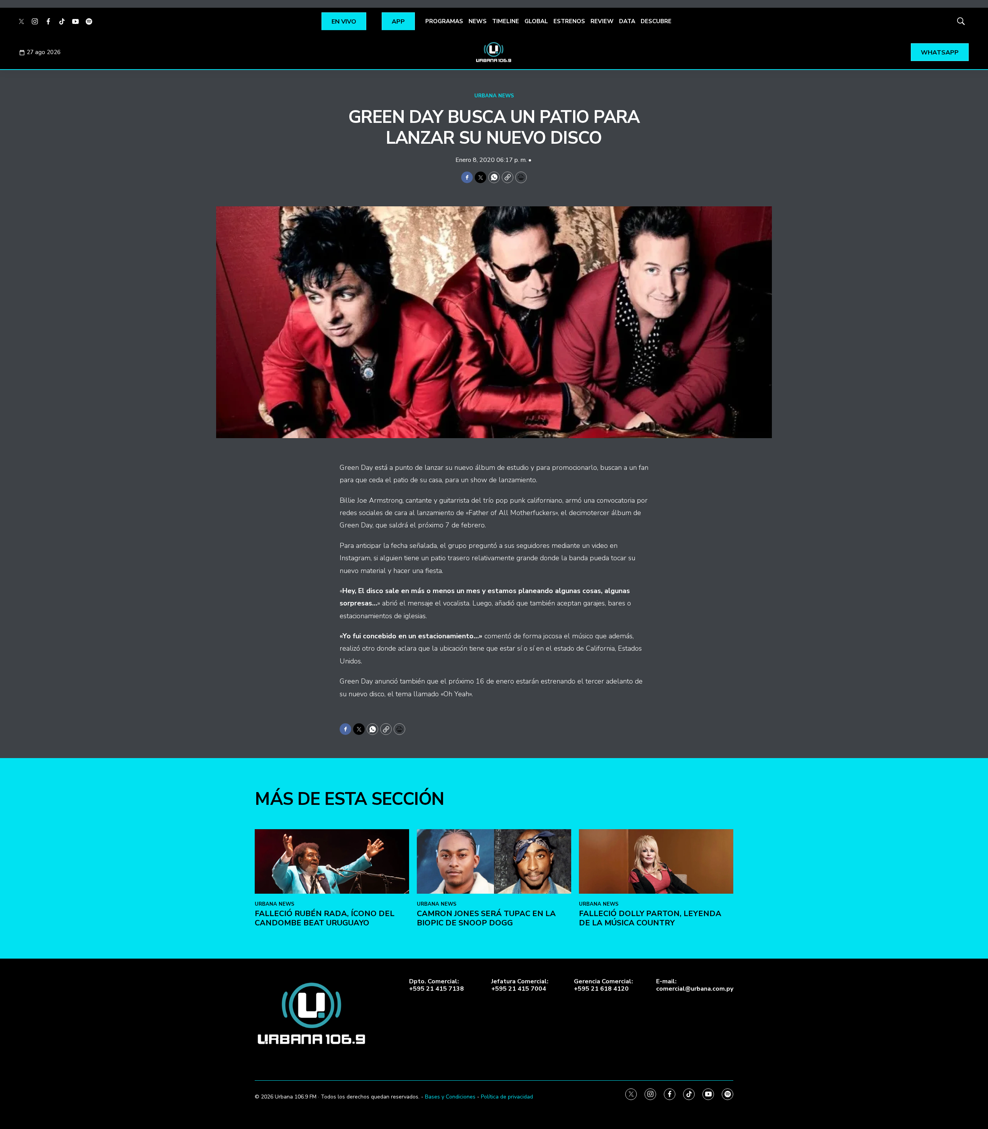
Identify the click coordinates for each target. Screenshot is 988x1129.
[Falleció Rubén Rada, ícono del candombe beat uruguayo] (332, 861)
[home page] (494, 52)
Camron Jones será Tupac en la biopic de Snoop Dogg (486, 918)
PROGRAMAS (444, 21)
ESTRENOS (569, 21)
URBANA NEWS (494, 95)
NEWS (478, 21)
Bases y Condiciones (450, 1096)
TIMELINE (505, 21)
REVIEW (602, 21)
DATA (627, 21)
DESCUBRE (656, 21)
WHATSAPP (940, 52)
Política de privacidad (507, 1096)
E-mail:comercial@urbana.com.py (694, 985)
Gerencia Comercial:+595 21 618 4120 (603, 985)
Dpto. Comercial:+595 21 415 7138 (436, 985)
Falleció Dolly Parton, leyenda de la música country (650, 918)
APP (398, 21)
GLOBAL (536, 21)
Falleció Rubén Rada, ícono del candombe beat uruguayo (324, 918)
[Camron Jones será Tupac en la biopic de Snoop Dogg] (494, 861)
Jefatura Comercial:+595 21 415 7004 (519, 985)
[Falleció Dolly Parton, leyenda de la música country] (656, 861)
